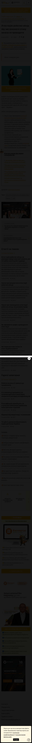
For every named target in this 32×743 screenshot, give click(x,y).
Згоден (16, 739)
